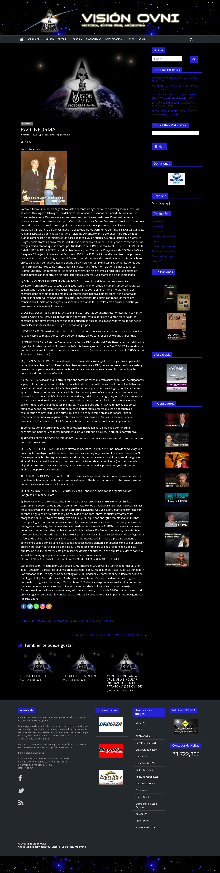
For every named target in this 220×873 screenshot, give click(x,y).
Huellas (155, 241)
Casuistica (26, 123)
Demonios (141, 790)
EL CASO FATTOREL (33, 676)
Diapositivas (93, 39)
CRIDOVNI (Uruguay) (146, 749)
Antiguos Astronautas (147, 776)
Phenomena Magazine (163, 251)
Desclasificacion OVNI (163, 236)
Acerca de (33, 39)
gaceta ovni (65, 134)
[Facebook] (24, 606)
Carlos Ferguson (144, 769)
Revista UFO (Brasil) (146, 742)
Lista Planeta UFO (145, 763)
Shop (132, 39)
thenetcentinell (48, 134)
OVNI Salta (141, 756)
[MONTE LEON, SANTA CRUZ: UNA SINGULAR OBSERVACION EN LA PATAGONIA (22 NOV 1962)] (126, 653)
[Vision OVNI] (21, 39)
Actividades (158, 221)
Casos (76, 39)
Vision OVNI (158, 261)
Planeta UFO (142, 820)
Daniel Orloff (142, 797)
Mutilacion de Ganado (163, 246)
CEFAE (139, 729)
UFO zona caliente (145, 783)
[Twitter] (30, 606)
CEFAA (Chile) (143, 736)
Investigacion (113, 39)
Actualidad (157, 226)
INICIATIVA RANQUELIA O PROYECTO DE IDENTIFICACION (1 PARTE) (66, 620)
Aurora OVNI (142, 813)
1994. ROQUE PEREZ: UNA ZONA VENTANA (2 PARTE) (109, 635)
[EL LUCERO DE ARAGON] (83, 653)
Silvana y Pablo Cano (147, 827)
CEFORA (62, 39)
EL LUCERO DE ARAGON (79, 676)
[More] (49, 606)
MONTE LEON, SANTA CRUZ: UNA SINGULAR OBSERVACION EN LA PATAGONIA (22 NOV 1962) (125, 681)
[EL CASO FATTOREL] (39, 653)
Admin (142, 39)
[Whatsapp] (36, 606)
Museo (50, 39)
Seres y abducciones (162, 256)
